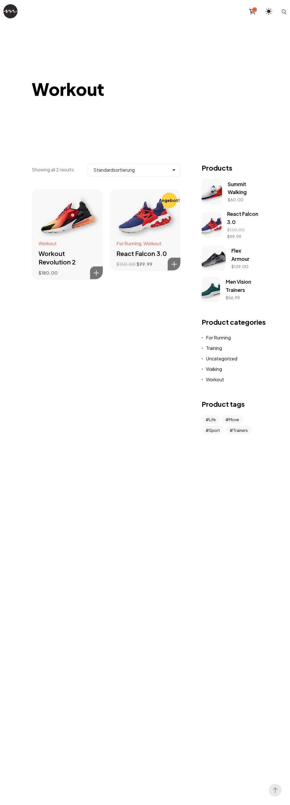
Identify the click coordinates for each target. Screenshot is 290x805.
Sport (214, 430)
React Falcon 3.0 (141, 253)
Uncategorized (221, 358)
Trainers (240, 430)
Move (234, 419)
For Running (128, 243)
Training (214, 348)
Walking (214, 369)
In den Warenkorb (96, 272)
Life (212, 419)
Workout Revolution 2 (57, 257)
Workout (48, 243)
